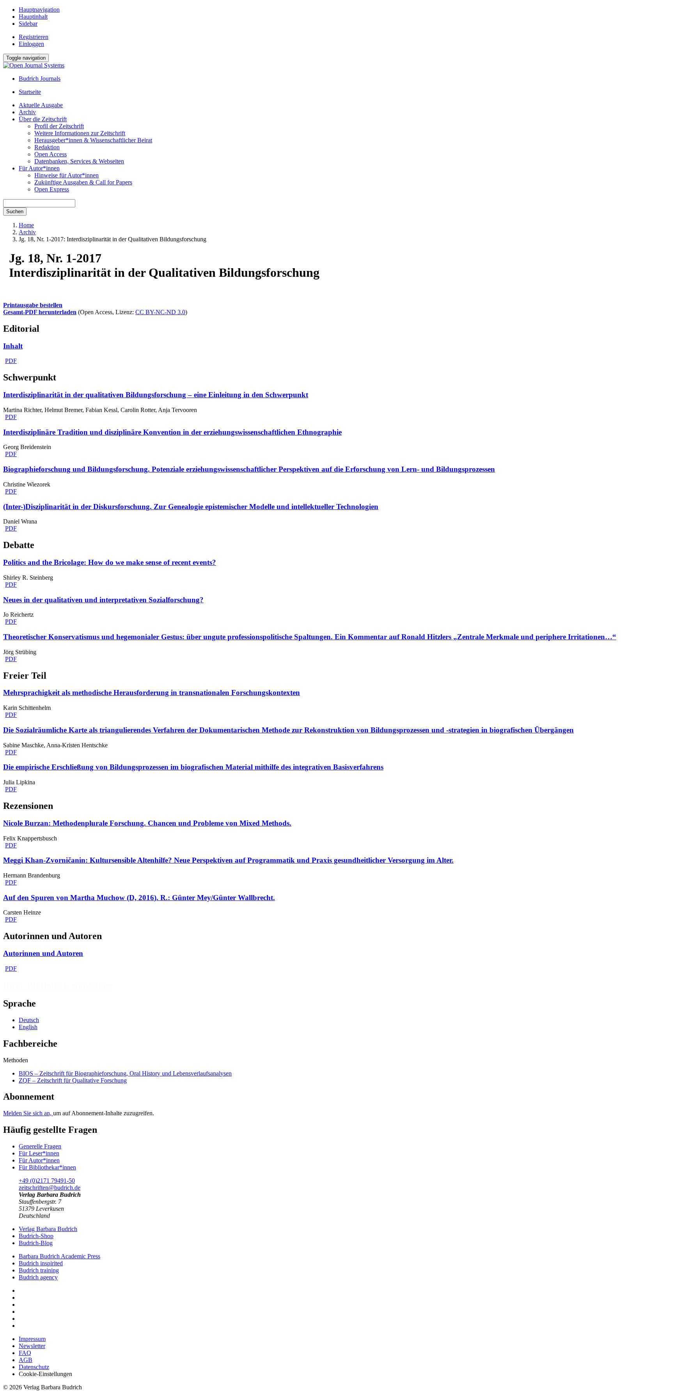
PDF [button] (11, 360)
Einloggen (31, 44)
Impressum (32, 1339)
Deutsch (29, 1020)
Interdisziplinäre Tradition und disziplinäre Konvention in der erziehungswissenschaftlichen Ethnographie (172, 432)
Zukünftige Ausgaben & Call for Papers (83, 182)
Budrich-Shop (36, 1236)
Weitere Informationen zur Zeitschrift (79, 133)
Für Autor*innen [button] (39, 168)
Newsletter (32, 1346)
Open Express (51, 189)
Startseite (30, 91)
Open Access (50, 154)
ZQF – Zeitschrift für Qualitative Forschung (73, 1080)
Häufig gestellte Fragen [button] (50, 1130)
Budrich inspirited (41, 1263)
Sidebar (28, 23)
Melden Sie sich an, (28, 1113)
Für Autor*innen (39, 1160)
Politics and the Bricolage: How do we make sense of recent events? (109, 562)
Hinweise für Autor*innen (66, 175)
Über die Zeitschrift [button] (43, 119)
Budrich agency (38, 1277)
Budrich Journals (39, 78)
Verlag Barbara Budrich (48, 1229)
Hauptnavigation (39, 9)
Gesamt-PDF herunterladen (39, 312)
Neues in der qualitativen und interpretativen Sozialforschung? (103, 600)
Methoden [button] (15, 1060)
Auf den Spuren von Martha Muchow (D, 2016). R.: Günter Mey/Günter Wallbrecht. (139, 897)
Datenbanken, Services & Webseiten (79, 161)
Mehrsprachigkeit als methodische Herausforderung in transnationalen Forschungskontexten (151, 692)
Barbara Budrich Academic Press (59, 1256)
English (28, 1027)
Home (26, 225)
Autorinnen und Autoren (43, 953)
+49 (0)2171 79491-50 (47, 1180)
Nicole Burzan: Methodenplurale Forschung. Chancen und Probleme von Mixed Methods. (147, 823)
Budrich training (39, 1270)
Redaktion (47, 147)
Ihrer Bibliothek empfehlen (58, 985)
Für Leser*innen (39, 1153)
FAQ (25, 1353)
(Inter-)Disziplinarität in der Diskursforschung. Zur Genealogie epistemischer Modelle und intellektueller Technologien (190, 506)
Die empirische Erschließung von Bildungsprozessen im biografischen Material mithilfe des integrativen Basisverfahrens (193, 767)
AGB (25, 1360)
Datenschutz (34, 1367)
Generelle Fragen (40, 1146)
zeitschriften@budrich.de (49, 1187)
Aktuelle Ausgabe (41, 105)
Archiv (27, 112)
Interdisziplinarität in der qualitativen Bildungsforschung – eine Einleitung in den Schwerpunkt (155, 395)
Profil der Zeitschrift (59, 126)
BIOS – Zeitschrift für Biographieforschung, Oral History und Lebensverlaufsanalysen (125, 1073)
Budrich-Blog (36, 1243)
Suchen (14, 211)
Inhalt (13, 346)
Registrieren (33, 37)
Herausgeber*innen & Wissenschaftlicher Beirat (93, 140)
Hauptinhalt (33, 16)
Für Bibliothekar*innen (47, 1167)
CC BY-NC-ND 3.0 (160, 312)
